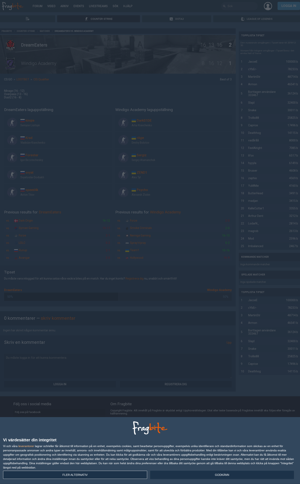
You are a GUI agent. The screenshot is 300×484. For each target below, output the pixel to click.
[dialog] (150, 450)
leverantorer (26, 446)
